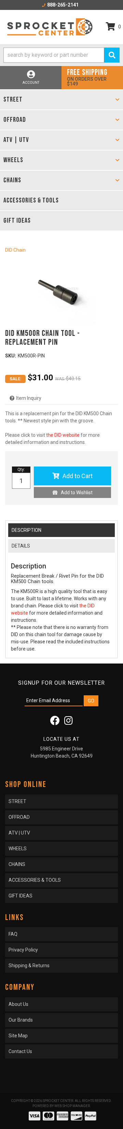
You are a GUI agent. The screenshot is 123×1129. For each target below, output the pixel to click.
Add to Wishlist (77, 492)
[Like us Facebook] (55, 722)
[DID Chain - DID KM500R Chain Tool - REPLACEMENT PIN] (61, 289)
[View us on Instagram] (68, 722)
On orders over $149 (87, 77)
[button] (61, 55)
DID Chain (15, 250)
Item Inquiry (28, 398)
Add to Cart (78, 476)
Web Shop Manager (72, 1106)
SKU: (10, 355)
